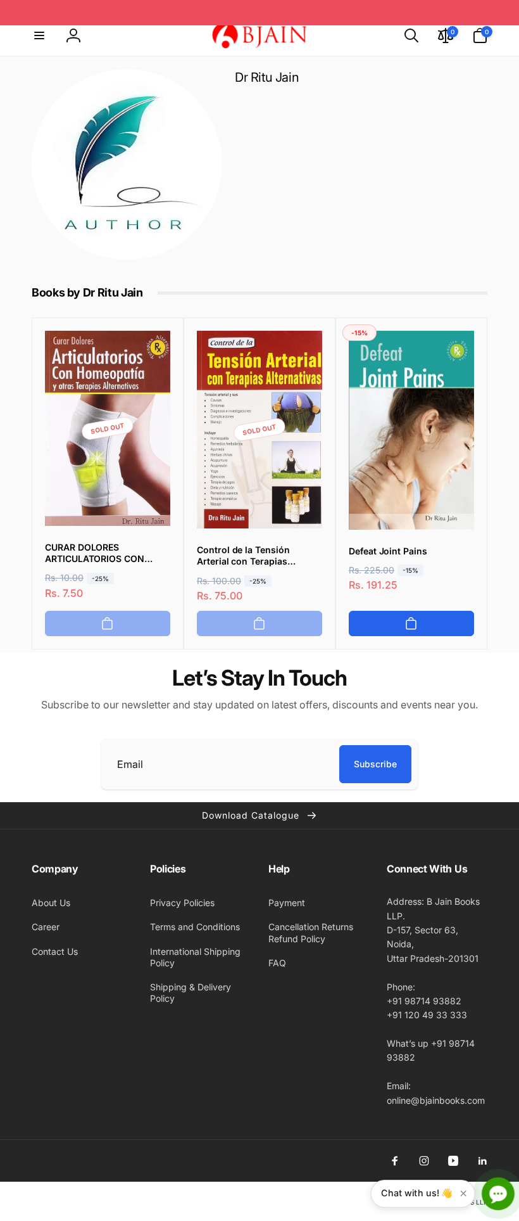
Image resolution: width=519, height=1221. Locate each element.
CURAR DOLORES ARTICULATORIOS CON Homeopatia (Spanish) (94, 553)
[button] (39, 35)
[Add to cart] (107, 623)
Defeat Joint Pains (388, 551)
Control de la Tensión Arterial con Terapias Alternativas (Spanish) (245, 555)
